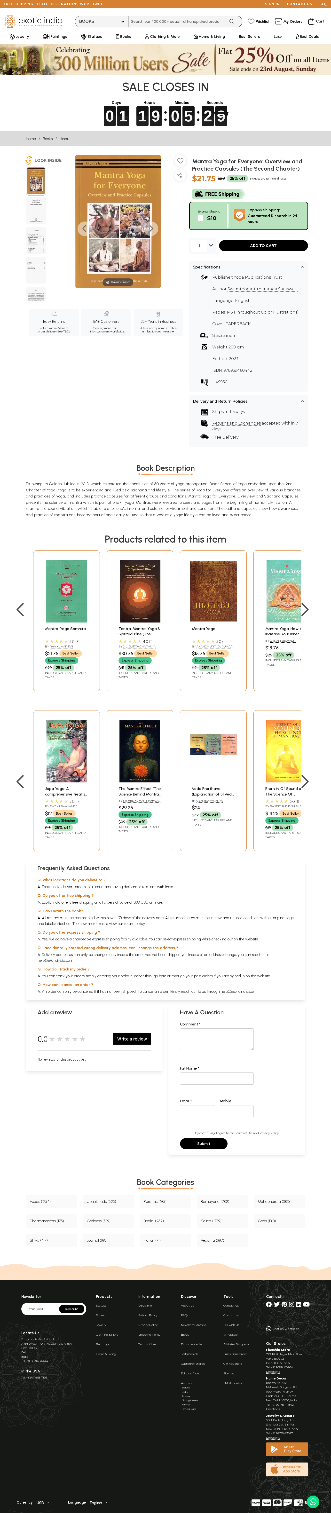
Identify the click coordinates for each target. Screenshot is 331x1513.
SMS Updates (232, 1383)
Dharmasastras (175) (47, 1221)
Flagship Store (278, 1350)
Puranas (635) (155, 1201)
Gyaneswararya (210, 800)
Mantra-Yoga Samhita (65, 628)
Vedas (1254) (40, 1201)
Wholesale (230, 1334)
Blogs (185, 1334)
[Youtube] (306, 1305)
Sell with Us (231, 1325)
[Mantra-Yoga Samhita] (66, 621)
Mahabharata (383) (274, 1201)
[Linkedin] (298, 1305)
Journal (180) (97, 1240)
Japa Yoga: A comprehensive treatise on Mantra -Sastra (66, 794)
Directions (273, 1371)
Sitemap (229, 1373)
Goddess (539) (98, 1221)
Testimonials (189, 1354)
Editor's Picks (190, 1373)
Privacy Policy (269, 1133)
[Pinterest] (284, 1305)
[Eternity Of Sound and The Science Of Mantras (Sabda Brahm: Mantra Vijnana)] (286, 781)
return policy (134, 923)
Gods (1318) (267, 1221)
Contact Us (231, 1305)
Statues (101, 1305)
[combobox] (177, 21)
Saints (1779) (211, 1221)
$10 (211, 217)
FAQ (323, 4)
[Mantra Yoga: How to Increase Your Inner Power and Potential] (286, 621)
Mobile (225, 1101)
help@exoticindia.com (55, 960)
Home (31, 138)
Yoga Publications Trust (258, 277)
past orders (203, 976)
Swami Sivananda (63, 806)
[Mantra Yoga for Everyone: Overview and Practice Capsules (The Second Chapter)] (36, 181)
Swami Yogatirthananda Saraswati (263, 289)
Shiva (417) (39, 1240)
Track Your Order (235, 1354)
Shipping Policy (149, 1334)
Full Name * (189, 1068)
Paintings (103, 1344)
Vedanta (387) (212, 1240)
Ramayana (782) (215, 1201)
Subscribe (72, 1309)
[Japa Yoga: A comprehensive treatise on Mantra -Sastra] (66, 781)
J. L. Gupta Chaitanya (139, 646)
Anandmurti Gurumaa (214, 646)
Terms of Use (243, 1133)
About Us (187, 1305)
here (162, 976)
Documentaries (191, 1344)
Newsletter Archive (193, 1325)
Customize (230, 1315)
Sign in (272, 4)
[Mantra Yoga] (213, 621)
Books (48, 138)
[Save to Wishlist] (180, 163)
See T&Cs (63, 331)
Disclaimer (145, 1305)
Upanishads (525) (101, 1201)
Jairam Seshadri (283, 640)
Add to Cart (263, 245)
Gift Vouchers (232, 1363)
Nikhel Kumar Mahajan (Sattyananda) (139, 802)
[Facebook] (269, 1305)
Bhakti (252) (154, 1221)
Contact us (299, 4)
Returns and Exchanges (236, 423)
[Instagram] (291, 1305)
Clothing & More (107, 1334)
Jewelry (101, 1325)
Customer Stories (193, 1363)
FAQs (184, 1315)
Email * (186, 1101)
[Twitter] (277, 1305)
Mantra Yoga (203, 628)
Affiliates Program (236, 1344)
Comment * (190, 1024)
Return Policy (147, 1315)
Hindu (64, 138)
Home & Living (106, 1354)
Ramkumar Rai (61, 646)
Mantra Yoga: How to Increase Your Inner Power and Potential (284, 634)
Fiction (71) (152, 1240)
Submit (203, 1143)
